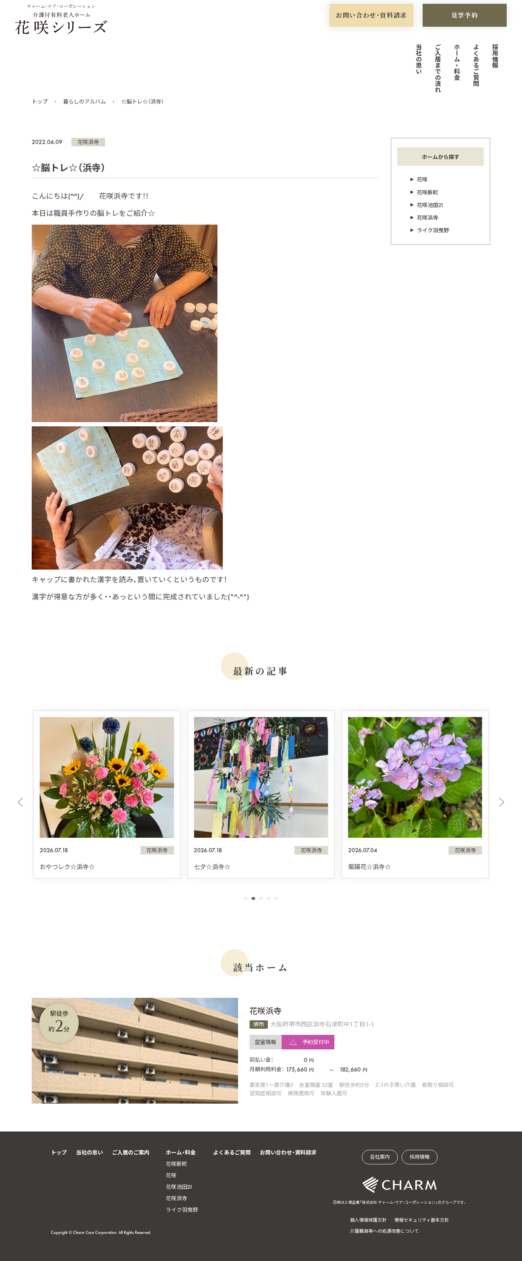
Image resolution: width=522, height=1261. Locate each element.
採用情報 (495, 56)
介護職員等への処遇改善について (384, 1231)
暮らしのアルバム (84, 101)
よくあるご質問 (476, 65)
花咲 (422, 179)
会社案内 (380, 1157)
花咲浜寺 (88, 142)
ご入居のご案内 (130, 1152)
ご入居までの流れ (437, 68)
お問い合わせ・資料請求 (371, 15)
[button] (20, 802)
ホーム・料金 (456, 62)
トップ (40, 101)
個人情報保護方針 (368, 1220)
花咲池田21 (430, 205)
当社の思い (418, 59)
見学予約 (464, 15)
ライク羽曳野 (433, 230)
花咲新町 (427, 192)
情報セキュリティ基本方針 (421, 1220)
